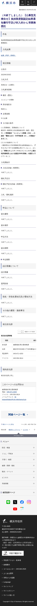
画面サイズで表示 (30, 331)
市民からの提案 (9, 578)
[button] (22, 3)
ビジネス (25, 429)
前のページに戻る (8, 424)
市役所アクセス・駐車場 (12, 560)
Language (7, 582)
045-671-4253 (12, 392)
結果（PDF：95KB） (8, 55)
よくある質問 (8, 573)
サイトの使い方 (9, 595)
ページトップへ (18, 435)
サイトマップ (8, 586)
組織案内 (7, 565)
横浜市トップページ (14, 429)
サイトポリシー (9, 591)
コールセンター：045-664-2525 (15, 569)
